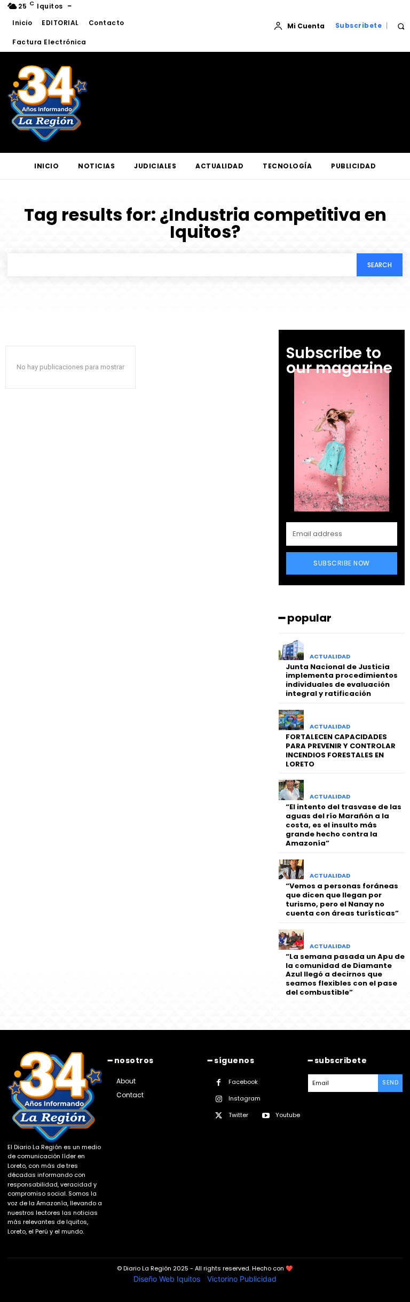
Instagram (244, 1098)
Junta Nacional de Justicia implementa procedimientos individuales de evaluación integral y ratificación (342, 680)
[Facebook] (218, 1082)
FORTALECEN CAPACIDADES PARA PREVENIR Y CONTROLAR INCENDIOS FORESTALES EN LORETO (341, 750)
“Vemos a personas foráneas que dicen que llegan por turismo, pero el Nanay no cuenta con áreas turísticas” (342, 899)
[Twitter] (218, 1115)
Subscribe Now (341, 563)
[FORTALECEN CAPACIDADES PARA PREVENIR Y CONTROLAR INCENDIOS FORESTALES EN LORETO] (291, 720)
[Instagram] (218, 1099)
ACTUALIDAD (330, 657)
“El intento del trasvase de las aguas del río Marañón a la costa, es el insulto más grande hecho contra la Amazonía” (343, 825)
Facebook (243, 1082)
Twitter (238, 1115)
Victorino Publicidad (242, 1278)
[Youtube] (265, 1115)
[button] (400, 26)
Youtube (287, 1115)
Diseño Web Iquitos (167, 1278)
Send (390, 1082)
